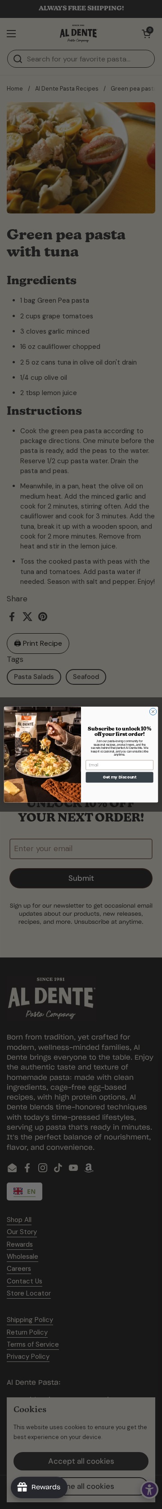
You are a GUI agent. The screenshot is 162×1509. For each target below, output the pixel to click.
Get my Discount (119, 777)
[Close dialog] (152, 711)
